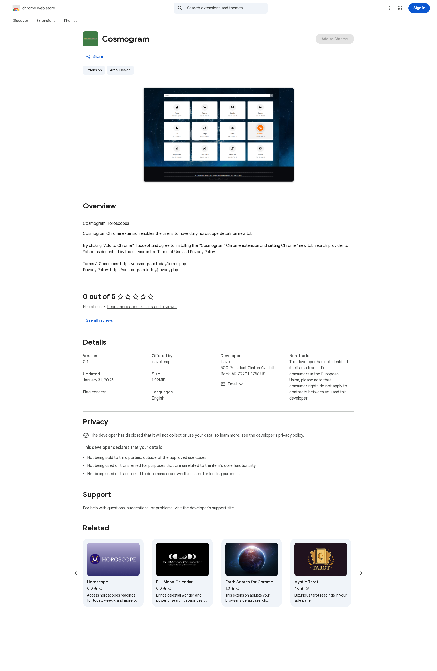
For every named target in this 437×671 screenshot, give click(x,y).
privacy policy (290, 435)
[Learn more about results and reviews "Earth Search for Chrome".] (238, 588)
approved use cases (188, 457)
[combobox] (227, 8)
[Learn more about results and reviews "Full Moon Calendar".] (170, 588)
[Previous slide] (76, 573)
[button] (400, 8)
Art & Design (120, 70)
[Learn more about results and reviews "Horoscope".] (101, 588)
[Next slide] (361, 573)
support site (223, 508)
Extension (94, 70)
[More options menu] (389, 8)
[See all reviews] (99, 320)
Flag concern (94, 392)
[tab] (20, 20)
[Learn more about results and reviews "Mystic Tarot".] (307, 588)
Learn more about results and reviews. (142, 306)
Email (232, 384)
